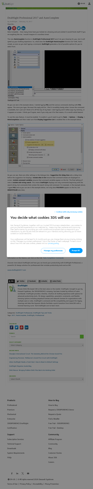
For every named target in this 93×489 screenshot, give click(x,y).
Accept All (76, 250)
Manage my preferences (53, 251)
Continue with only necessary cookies (69, 212)
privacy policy (53, 243)
